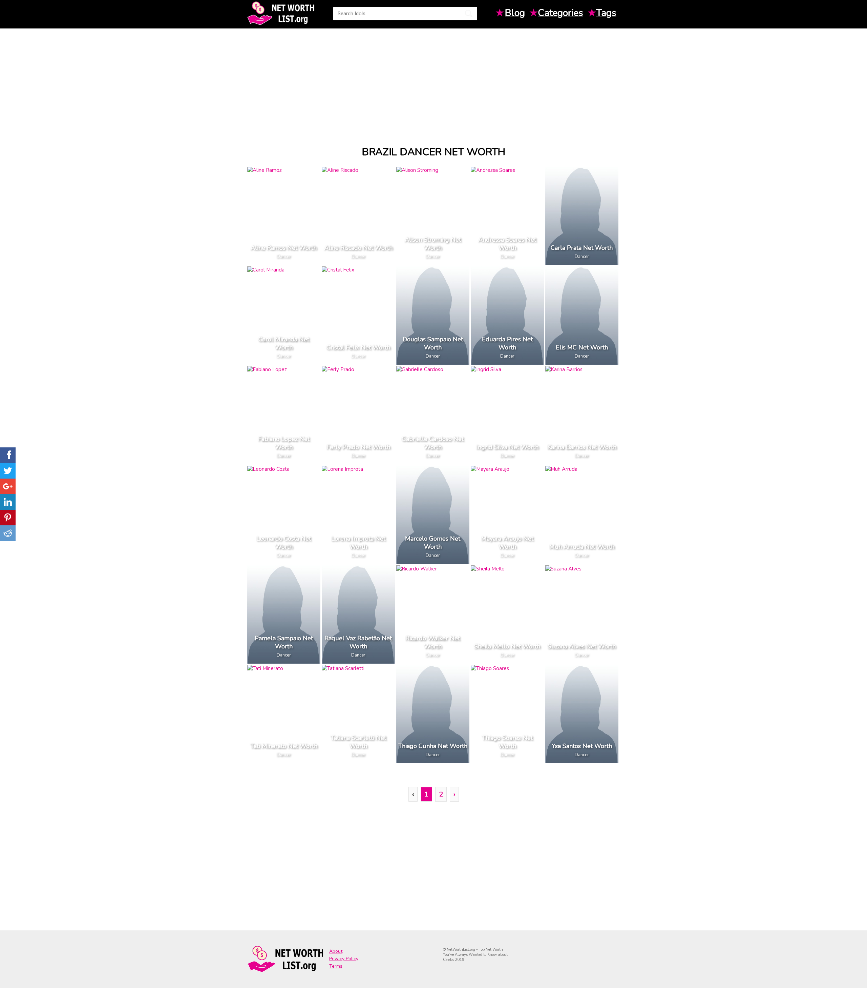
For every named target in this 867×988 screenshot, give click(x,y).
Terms (335, 966)
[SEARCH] (468, 13)
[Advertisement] (433, 81)
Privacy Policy (343, 958)
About (335, 951)
